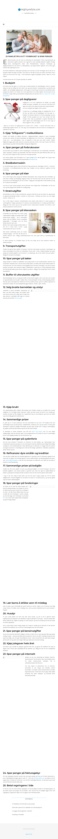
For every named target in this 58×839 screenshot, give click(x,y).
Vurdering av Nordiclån (18, 814)
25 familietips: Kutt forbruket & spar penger (23, 804)
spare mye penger (37, 431)
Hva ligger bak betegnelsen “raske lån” (22, 811)
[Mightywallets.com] (29, 9)
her (4, 497)
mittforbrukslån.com (39, 778)
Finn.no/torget (18, 298)
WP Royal (32, 829)
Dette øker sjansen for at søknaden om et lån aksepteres (27, 807)
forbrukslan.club (33, 159)
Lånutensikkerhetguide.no (12, 460)
